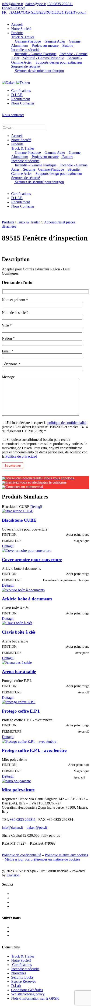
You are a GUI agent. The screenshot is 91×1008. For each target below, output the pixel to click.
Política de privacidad (21, 456)
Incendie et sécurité (25, 50)
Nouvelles (18, 973)
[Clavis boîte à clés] (17, 623)
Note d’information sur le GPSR (35, 998)
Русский (80, 12)
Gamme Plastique (27, 41)
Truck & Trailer (22, 37)
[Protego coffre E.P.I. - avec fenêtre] (29, 741)
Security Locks (22, 977)
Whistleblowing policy (28, 994)
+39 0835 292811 (60, 4)
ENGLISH (33, 12)
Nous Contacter (22, 103)
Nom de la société (15, 313)
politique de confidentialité (66, 423)
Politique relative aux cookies (66, 855)
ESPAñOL (48, 12)
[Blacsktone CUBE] (17, 511)
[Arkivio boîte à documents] (23, 590)
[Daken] (16, 82)
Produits (17, 33)
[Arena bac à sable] (17, 662)
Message (8, 377)
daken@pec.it (35, 4)
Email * (7, 351)
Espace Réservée (23, 981)
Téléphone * (11, 364)
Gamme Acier (54, 41)
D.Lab (16, 986)
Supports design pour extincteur (58, 62)
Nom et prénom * (15, 300)
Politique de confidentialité (21, 855)
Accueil (17, 24)
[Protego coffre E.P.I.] (18, 702)
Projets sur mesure (45, 45)
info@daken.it (12, 4)
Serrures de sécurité (25, 66)
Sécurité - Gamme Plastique (43, 58)
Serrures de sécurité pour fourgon (39, 71)
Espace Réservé (13, 8)
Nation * (8, 338)
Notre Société (21, 29)
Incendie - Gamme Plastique (35, 54)
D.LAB (17, 95)
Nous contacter (13, 115)
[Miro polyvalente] (16, 780)
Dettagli (36, 507)
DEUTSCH (65, 12)
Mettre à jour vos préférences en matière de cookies (42, 859)
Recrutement (20, 99)
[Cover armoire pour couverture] (26, 550)
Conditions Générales (27, 990)
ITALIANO (17, 12)
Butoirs (67, 45)
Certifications (21, 91)
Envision (13, 875)
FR (4, 12)
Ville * (7, 325)
